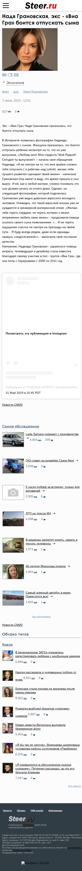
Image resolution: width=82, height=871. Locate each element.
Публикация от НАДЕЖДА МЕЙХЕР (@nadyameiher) (41, 387)
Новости (7, 810)
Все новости (74, 786)
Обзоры (21, 810)
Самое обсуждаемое (20, 426)
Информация (55, 810)
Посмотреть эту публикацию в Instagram (36, 333)
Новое (7, 644)
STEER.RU (28, 825)
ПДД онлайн (37, 810)
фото (5, 91)
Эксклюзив (15, 83)
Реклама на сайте (22, 850)
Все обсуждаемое (41, 616)
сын (16, 91)
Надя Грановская (35, 91)
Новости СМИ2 (12, 404)
